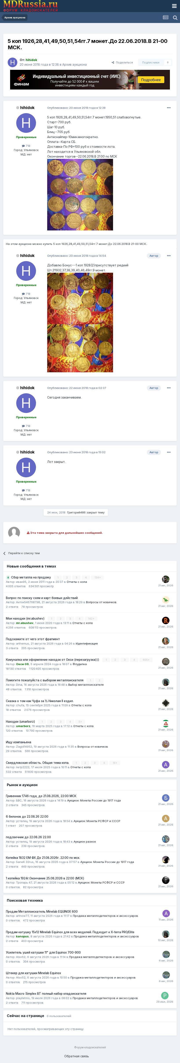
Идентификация (87, 643)
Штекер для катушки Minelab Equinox (33, 973)
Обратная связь (76, 1056)
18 (114, 762)
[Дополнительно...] (168, 108)
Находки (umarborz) (21, 721)
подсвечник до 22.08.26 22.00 (28, 837)
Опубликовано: (76, 107)
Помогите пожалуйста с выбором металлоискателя (45, 680)
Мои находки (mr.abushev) (25, 618)
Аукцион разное (85, 841)
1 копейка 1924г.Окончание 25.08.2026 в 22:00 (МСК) (45, 878)
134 (97, 577)
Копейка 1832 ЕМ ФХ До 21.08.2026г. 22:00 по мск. (43, 857)
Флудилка (80, 664)
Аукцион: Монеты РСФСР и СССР (97, 821)
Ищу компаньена (18, 742)
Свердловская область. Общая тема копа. (38, 762)
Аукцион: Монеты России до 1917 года (94, 800)
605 (145, 659)
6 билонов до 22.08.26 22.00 (27, 816)
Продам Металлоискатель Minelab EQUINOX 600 (42, 911)
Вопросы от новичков (101, 602)
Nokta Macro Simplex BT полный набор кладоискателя (46, 993)
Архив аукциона (74, 64)
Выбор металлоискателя (86, 684)
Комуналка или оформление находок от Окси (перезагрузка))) (53, 659)
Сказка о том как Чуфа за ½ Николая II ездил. (40, 701)
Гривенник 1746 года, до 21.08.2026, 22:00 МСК (41, 796)
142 (90, 618)
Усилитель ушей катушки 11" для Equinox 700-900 (43, 952)
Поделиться (123, 62)
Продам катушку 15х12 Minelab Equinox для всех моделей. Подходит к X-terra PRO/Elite (70, 932)
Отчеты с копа (77, 581)
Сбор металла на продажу (31, 577)
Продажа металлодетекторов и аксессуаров (105, 915)
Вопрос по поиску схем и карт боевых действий (42, 598)
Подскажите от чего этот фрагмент (33, 639)
